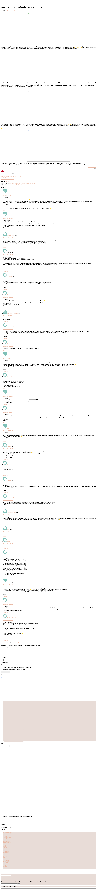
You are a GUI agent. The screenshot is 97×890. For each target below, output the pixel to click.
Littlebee (5, 847)
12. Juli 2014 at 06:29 (8, 604)
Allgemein (8, 181)
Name (2, 659)
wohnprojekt (6, 867)
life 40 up (5, 846)
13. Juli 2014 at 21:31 (8, 297)
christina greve (6, 835)
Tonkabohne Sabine (11, 294)
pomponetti (6, 852)
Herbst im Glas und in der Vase (7, 179)
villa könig (5, 862)
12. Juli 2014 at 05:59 (8, 620)
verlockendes (6, 860)
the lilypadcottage (7, 858)
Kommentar (4, 657)
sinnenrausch (6, 855)
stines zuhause (10, 601)
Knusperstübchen (7, 842)
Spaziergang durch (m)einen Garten (16, 184)
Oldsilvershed (6, 851)
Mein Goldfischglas (11, 512)
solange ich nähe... (11, 497)
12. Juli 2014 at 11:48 (8, 467)
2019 (17, 886)
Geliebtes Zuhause (92, 167)
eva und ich (5, 836)
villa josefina (6, 861)
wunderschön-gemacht (8, 868)
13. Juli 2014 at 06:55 (8, 329)
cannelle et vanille (7, 833)
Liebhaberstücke (11, 553)
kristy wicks (6, 845)
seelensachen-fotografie (8, 853)
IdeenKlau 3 (3, 177)
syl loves (5, 856)
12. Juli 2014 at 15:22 (8, 448)
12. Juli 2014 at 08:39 (8, 531)
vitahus (4, 863)
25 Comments (16, 10)
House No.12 (10, 276)
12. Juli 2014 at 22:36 (8, 358)
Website (2, 664)
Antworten (5, 210)
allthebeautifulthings (8, 832)
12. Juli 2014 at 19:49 (8, 379)
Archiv (2, 821)
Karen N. (9, 409)
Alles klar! (53, 888)
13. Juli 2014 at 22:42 (8, 278)
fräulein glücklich (7, 837)
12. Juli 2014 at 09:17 (8, 514)
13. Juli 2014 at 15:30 (8, 315)
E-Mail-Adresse (4, 662)
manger (5, 848)
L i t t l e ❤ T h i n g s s (8, 473)
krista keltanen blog (7, 843)
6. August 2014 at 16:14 (8, 195)
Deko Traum (10, 356)
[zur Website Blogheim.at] (4, 871)
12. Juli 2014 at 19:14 (8, 412)
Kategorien (3, 827)
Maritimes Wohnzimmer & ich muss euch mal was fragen (22, 183)
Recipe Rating (4, 647)
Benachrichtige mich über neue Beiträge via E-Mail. (13, 669)
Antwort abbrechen (27, 643)
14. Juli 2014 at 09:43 (8, 218)
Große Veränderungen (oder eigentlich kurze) (11, 176)
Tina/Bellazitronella (11, 617)
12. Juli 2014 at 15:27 (8, 430)
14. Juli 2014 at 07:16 (8, 237)
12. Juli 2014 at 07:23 (8, 556)
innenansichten (6, 841)
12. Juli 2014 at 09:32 (8, 500)
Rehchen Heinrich (11, 235)
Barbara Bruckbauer (11, 326)
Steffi (8, 464)
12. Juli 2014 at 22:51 (8, 346)
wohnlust (5, 866)
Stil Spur (9, 480)
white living (5, 865)
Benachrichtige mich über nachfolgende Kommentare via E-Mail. (16, 667)
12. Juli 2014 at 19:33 (8, 396)
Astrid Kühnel (10, 393)
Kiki (8, 428)
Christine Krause (11, 376)
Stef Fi (8, 529)
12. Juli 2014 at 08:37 (8, 543)
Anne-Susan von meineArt (13, 313)
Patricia (9, 446)
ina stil (4, 840)
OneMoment (10, 343)
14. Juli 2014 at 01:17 (8, 254)
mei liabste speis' (7, 850)
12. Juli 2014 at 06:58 (8, 584)
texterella (5, 857)
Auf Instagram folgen (6, 875)
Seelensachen (3, 1)
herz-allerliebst (6, 838)
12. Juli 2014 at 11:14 (8, 482)
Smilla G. (9, 582)
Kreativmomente (11, 215)
